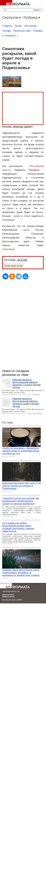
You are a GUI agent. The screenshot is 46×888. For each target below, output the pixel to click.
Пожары (38, 30)
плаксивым (8, 249)
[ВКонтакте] (5, 276)
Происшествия (22, 30)
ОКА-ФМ (22, 259)
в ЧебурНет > (10, 35)
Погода (6, 30)
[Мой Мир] (25, 276)
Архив (18, 25)
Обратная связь (8, 595)
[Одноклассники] (12, 276)
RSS (20, 600)
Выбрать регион (8, 597)
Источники (30, 25)
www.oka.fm (11, 89)
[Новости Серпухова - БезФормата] (15, 3)
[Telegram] (19, 276)
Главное (7, 25)
